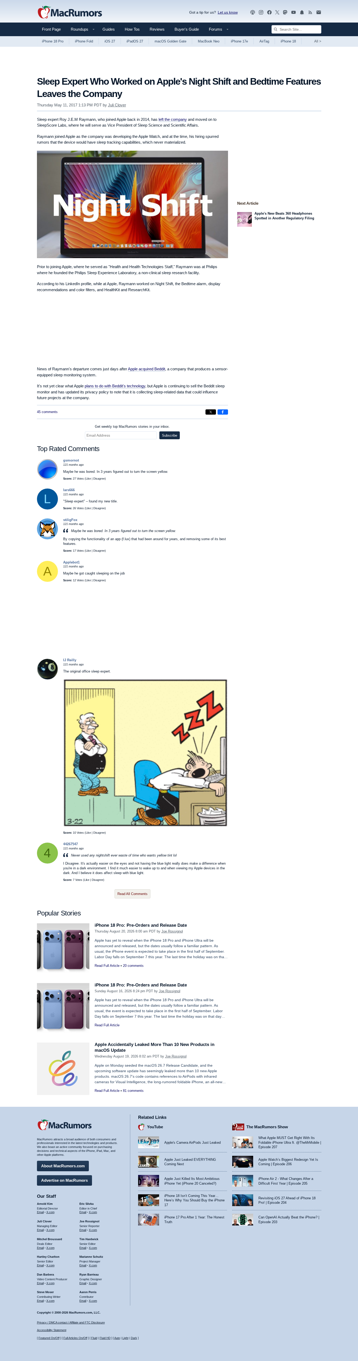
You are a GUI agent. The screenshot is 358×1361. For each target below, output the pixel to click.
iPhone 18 (288, 41)
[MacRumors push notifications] (302, 12)
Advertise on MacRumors (64, 1180)
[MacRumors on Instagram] (261, 12)
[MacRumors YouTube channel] (293, 12)
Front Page (51, 29)
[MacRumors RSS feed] (310, 12)
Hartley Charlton (48, 1256)
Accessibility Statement (51, 1330)
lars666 (69, 490)
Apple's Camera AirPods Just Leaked (192, 1143)
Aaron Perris (87, 1292)
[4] (47, 862)
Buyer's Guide (187, 29)
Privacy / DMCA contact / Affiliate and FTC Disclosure (71, 1322)
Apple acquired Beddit (146, 369)
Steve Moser (45, 1292)
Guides (108, 29)
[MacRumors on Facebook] (269, 12)
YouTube (155, 1127)
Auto (117, 1338)
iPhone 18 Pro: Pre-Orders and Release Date (141, 925)
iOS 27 (110, 41)
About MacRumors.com (63, 1166)
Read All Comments (132, 894)
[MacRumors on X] (277, 12)
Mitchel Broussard (49, 1239)
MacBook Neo (208, 41)
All (317, 41)
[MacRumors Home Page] (69, 13)
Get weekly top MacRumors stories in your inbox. (132, 427)
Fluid (94, 1338)
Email (40, 1212)
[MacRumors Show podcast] (252, 12)
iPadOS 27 (135, 41)
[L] (47, 508)
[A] (47, 581)
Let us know (228, 12)
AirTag (264, 41)
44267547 (70, 844)
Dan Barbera (45, 1274)
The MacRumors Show (267, 1127)
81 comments (133, 1091)
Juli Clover (117, 105)
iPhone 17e (239, 41)
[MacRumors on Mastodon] (285, 12)
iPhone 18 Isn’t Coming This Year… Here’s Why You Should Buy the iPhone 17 (194, 1200)
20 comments (133, 966)
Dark (134, 1338)
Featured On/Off (49, 1338)
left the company (173, 119)
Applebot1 (71, 562)
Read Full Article (107, 966)
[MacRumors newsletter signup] (318, 12)
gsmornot (71, 460)
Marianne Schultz (91, 1256)
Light (125, 1338)
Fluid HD (105, 1338)
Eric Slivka (86, 1203)
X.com (50, 1212)
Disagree (99, 478)
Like (88, 478)
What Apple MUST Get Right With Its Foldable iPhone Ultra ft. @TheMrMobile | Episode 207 (289, 1142)
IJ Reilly (69, 660)
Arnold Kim (45, 1203)
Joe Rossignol (172, 931)
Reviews (157, 29)
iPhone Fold (84, 41)
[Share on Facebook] (223, 412)
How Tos (132, 29)
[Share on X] (210, 412)
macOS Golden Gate (170, 41)
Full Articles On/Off (75, 1338)
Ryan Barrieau (89, 1274)
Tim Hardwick (88, 1239)
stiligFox (70, 520)
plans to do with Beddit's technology (115, 386)
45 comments (47, 412)
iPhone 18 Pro (52, 41)
